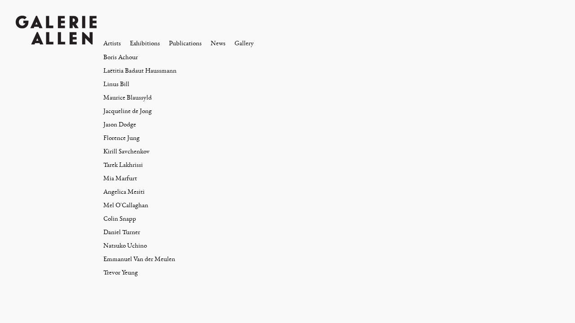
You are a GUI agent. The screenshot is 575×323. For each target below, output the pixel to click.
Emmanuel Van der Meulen (139, 259)
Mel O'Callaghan (125, 205)
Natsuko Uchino (125, 245)
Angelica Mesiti (124, 191)
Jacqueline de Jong (127, 111)
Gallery (244, 43)
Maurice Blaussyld (127, 97)
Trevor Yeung (120, 272)
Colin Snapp (119, 218)
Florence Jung (121, 138)
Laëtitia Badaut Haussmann (140, 70)
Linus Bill (116, 84)
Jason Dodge (119, 124)
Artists (112, 43)
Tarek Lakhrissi (123, 165)
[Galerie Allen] (56, 29)
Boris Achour (120, 57)
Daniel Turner (121, 232)
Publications (185, 43)
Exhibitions (145, 43)
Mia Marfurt (120, 178)
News (218, 43)
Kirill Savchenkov (126, 151)
